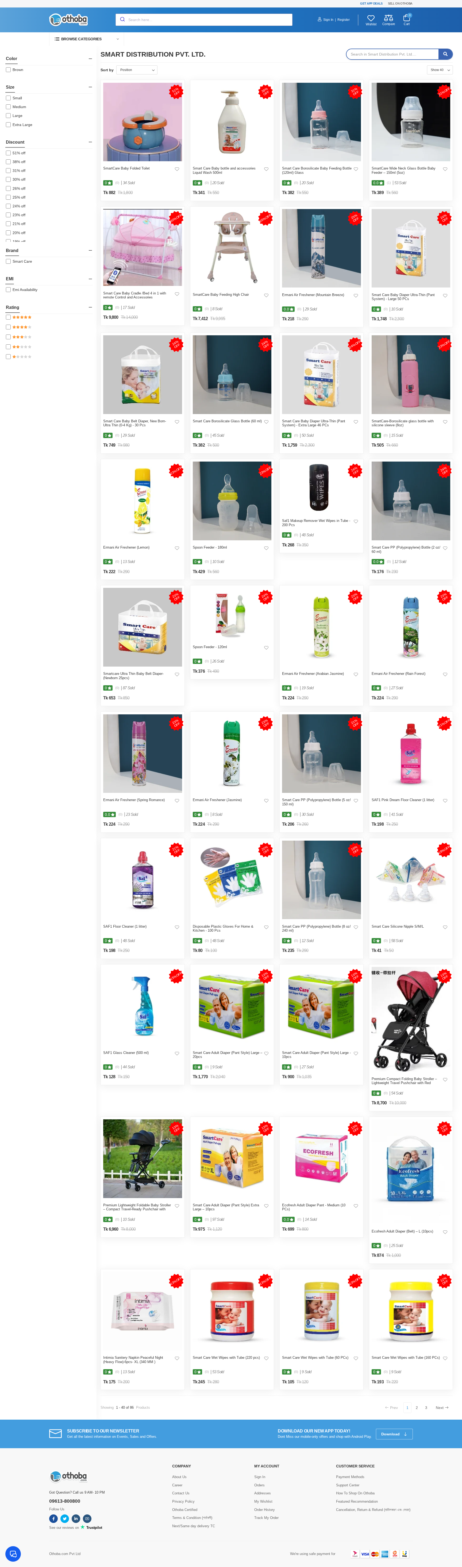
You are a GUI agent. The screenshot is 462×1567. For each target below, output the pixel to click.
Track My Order (266, 1518)
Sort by (107, 70)
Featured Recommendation (357, 1501)
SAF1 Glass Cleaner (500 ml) (126, 1053)
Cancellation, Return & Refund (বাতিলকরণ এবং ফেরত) (373, 1510)
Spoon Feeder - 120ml (210, 647)
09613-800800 (64, 1501)
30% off (19, 179)
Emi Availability (25, 290)
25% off (19, 197)
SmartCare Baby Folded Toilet (126, 168)
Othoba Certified (184, 1510)
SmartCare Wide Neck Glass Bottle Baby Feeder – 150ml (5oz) (404, 170)
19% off (19, 241)
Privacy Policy (183, 1501)
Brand (12, 250)
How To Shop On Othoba (355, 1493)
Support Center (347, 1485)
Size (10, 87)
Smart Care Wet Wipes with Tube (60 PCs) (315, 1358)
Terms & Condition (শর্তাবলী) (192, 1518)
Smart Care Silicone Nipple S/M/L (398, 926)
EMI (9, 279)
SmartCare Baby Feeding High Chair (221, 295)
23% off (19, 215)
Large (17, 115)
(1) (389, 182)
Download (391, 1434)
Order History (264, 1510)
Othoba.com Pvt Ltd (64, 1554)
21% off (19, 224)
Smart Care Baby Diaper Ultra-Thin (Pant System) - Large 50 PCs (403, 297)
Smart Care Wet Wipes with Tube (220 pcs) (226, 1358)
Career (177, 1485)
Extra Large (22, 125)
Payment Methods (350, 1477)
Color (11, 58)
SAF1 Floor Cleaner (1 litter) (125, 926)
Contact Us (181, 1493)
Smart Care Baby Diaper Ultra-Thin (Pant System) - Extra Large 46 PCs (313, 423)
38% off (19, 162)
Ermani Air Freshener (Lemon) (126, 547)
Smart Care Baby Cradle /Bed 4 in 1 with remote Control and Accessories (134, 295)
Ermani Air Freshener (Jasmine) (217, 800)
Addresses (262, 1493)
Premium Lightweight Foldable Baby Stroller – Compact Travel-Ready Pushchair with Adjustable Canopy (137, 1209)
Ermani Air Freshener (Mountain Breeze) (313, 295)
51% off (19, 153)
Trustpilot (93, 1528)
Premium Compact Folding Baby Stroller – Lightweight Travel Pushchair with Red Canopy (404, 1083)
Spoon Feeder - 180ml (210, 547)
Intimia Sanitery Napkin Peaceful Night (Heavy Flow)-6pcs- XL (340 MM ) (133, 1360)
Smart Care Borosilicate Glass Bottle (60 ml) (227, 421)
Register (343, 20)
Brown (18, 70)
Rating (12, 307)
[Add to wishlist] (177, 169)
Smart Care (22, 261)
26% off (19, 188)
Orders (259, 1485)
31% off (19, 170)
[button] (86, 39)
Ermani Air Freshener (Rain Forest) (398, 674)
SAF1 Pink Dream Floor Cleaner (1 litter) (403, 800)
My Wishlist (263, 1501)
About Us (179, 1477)
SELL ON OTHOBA (400, 3)
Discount (15, 142)
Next (440, 1407)
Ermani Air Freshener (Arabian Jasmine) (313, 674)
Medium (19, 107)
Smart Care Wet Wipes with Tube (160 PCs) (406, 1358)
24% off (19, 206)
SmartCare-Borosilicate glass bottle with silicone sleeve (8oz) (403, 423)
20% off (19, 233)
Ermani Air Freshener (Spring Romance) (134, 800)
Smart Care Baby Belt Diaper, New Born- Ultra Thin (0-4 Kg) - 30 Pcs (134, 423)
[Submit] (122, 20)
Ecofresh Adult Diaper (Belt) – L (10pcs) (402, 1231)
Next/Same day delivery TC (193, 1526)
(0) (117, 182)
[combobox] (204, 20)
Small (17, 98)
